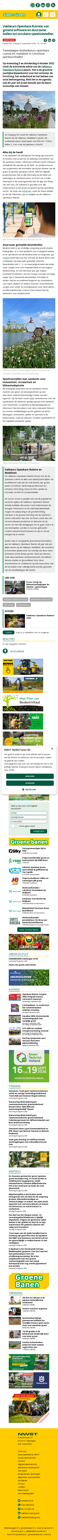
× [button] (52, 749)
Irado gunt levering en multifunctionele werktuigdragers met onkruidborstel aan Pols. (28, 1142)
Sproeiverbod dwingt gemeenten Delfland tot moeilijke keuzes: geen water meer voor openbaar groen (35, 1322)
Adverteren (23, 1490)
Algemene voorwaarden (29, 1477)
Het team (22, 1470)
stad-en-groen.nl (44, 1528)
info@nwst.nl (27, 1500)
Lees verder (9, 770)
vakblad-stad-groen (30, 1513)
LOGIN (8, 632)
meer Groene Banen (29, 929)
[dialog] (29, 770)
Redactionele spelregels (29, 1474)
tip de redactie (17, 651)
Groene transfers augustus (34, 1308)
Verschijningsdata (26, 1493)
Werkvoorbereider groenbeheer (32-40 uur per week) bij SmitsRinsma (34, 920)
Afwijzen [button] (29, 783)
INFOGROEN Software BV (41, 599)
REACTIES (9, 639)
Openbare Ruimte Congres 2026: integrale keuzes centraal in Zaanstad (34, 996)
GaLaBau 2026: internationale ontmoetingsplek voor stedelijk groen (35, 1018)
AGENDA (14, 989)
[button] (29, 789)
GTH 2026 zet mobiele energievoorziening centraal (35, 1029)
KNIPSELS (15, 1171)
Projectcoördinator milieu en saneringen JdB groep (35, 879)
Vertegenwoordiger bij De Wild (34, 849)
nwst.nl (47, 1534)
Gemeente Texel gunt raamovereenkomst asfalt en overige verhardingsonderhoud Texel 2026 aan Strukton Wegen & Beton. (28, 1093)
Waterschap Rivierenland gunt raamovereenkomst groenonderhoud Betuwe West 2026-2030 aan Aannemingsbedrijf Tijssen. (26, 1105)
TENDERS (15, 1086)
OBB (32, 398)
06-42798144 (27, 1509)
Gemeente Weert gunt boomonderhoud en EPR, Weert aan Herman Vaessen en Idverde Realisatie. (29, 1131)
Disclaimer (22, 1480)
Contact (21, 1461)
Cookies (21, 1486)
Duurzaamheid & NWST (29, 1454)
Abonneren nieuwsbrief (28, 1467)
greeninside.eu (35, 1534)
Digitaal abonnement (27, 1464)
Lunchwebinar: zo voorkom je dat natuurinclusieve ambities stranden (35, 1007)
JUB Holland (8, 605)
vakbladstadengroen (30, 1517)
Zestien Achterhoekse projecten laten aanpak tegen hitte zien (33, 1344)
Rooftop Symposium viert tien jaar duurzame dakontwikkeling (34, 1040)
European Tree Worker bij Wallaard (33, 899)
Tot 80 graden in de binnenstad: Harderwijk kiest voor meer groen (35, 1333)
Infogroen (26, 191)
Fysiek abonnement (27, 1457)
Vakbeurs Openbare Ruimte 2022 (40, 616)
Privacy (21, 1483)
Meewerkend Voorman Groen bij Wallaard (35, 909)
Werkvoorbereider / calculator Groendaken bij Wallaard (34, 890)
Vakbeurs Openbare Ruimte (15, 599)
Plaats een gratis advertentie (22, 964)
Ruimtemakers (23, 605)
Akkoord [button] (30, 776)
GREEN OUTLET (19, 954)
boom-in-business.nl (16, 1534)
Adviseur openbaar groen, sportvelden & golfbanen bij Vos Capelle (35, 869)
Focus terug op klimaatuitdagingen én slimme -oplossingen (37, 584)
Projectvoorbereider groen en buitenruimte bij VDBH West (35, 858)
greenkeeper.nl (28, 1528)
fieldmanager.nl (11, 1528)
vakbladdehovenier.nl (35, 1531)
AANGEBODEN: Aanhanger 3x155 (23, 958)
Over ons (22, 1451)
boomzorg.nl (17, 1531)
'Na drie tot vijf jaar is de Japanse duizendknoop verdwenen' (33, 1300)
